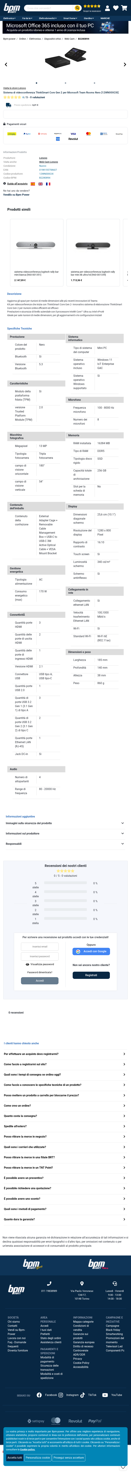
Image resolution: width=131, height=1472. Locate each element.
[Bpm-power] (11, 7)
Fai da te (26, 18)
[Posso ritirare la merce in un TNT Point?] (124, 1168)
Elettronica (8, 18)
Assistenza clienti (50, 1342)
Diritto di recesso (83, 1346)
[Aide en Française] (48, 184)
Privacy (77, 1358)
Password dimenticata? (39, 972)
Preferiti (45, 1334)
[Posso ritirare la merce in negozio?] (124, 1137)
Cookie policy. (27, 1449)
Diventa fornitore (18, 1350)
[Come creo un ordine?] (124, 1106)
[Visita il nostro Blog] (33, 1264)
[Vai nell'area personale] (108, 8)
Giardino (88, 18)
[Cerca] (77, 8)
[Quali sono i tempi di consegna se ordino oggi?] (124, 1075)
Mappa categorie (83, 1321)
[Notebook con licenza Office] (65, 27)
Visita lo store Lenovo (14, 88)
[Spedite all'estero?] (124, 1126)
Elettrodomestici (47, 18)
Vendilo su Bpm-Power (16, 194)
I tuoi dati (46, 1330)
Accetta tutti (15, 1457)
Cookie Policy (81, 1363)
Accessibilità (80, 1367)
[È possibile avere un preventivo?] (124, 1178)
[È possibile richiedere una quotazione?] (124, 1188)
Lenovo (43, 158)
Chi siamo (14, 1321)
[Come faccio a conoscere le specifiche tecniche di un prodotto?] (124, 1085)
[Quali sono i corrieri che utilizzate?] (124, 1147)
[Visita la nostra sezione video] (98, 1264)
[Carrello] (124, 9)
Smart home (69, 18)
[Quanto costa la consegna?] (124, 1116)
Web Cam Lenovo (48, 162)
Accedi (44, 1325)
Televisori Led (114, 1346)
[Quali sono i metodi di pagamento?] (124, 1209)
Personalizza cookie (38, 1457)
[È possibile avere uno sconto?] (124, 1199)
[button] (6, 64)
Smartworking (114, 1334)
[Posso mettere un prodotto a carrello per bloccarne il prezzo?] (124, 1095)
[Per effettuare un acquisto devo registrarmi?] (124, 1054)
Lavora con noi (17, 1338)
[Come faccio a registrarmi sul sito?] (124, 1064)
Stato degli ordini (50, 1338)
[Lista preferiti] (116, 9)
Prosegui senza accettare (69, 1457)
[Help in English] (40, 184)
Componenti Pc (115, 1350)
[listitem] (36, 253)
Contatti (12, 1325)
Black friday (113, 1330)
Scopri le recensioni (92, 11)
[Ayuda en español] (33, 184)
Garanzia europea (83, 1342)
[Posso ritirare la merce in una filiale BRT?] (124, 1157)
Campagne (112, 1325)
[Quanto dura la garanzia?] (124, 1219)
